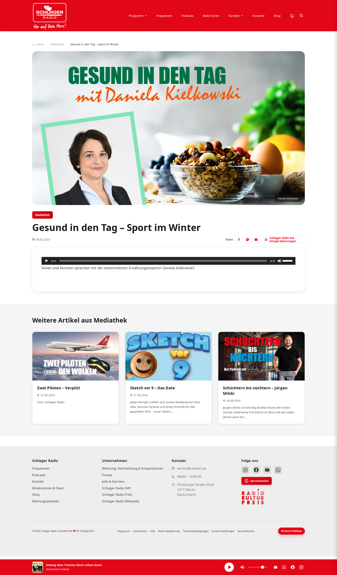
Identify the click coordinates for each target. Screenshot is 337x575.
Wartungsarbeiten (45, 501)
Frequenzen (164, 16)
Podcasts (187, 16)
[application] (168, 261)
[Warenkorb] (291, 15)
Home (40, 44)
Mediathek (57, 44)
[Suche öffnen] (301, 15)
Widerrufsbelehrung (169, 531)
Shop (277, 16)
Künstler (234, 16)
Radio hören (211, 16)
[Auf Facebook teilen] (238, 239)
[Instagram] (245, 470)
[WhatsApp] (278, 470)
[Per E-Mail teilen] (256, 239)
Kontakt (38, 481)
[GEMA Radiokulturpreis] (253, 497)
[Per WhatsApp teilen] (247, 239)
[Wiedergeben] (47, 261)
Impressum (124, 531)
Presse (107, 475)
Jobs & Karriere (113, 481)
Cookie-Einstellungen (223, 531)
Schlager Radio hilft (116, 488)
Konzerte (258, 16)
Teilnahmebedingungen (195, 531)
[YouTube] (267, 470)
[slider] (288, 260)
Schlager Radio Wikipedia (120, 501)
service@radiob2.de (191, 468)
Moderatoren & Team (48, 488)
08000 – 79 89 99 (189, 476)
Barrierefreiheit (259, 481)
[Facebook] (256, 470)
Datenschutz (140, 531)
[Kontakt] (275, 567)
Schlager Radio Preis (117, 494)
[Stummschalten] (279, 261)
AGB (152, 531)
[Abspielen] (229, 567)
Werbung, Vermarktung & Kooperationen (132, 468)
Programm (136, 16)
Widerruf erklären (291, 531)
